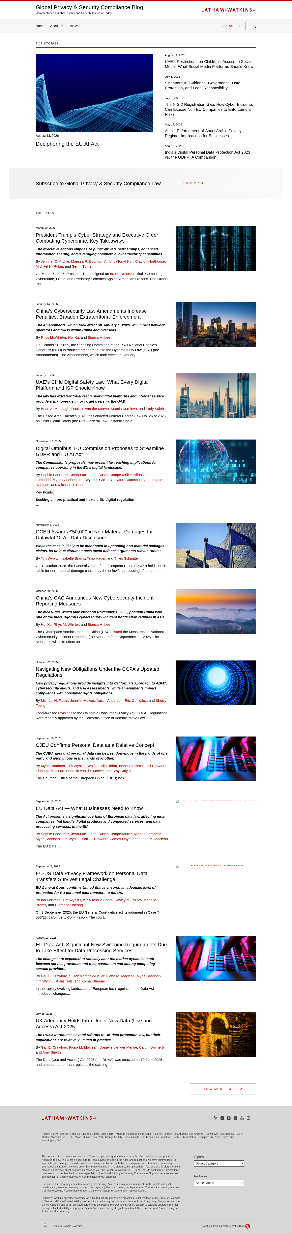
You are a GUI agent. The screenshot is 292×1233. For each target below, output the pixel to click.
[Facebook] (235, 1118)
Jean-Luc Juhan (84, 475)
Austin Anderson (110, 701)
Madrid (45, 1137)
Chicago (86, 1133)
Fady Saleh (155, 409)
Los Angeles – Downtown (203, 1133)
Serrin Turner (82, 266)
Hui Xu (73, 337)
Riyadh (135, 1137)
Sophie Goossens (55, 475)
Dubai (95, 1133)
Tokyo (224, 1137)
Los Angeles (181, 1133)
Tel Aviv (215, 1137)
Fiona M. (113, 976)
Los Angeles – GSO (231, 1133)
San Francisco (162, 1137)
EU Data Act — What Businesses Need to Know (89, 808)
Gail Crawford (155, 766)
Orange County (113, 1137)
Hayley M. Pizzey (128, 900)
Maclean (128, 976)
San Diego (147, 1137)
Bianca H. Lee (99, 337)
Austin (45, 1133)
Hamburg (131, 1133)
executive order (122, 274)
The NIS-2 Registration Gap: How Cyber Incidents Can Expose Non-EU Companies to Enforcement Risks (209, 109)
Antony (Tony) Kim (118, 261)
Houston (157, 1133)
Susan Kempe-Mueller (86, 976)
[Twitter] (229, 1118)
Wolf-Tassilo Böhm (102, 766)
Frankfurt (119, 1133)
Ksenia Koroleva (124, 409)
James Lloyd (137, 480)
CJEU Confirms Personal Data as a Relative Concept (95, 745)
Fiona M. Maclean (50, 771)
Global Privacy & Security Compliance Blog (89, 7)
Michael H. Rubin (49, 266)
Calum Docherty (151, 1047)
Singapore (203, 1137)
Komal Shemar (93, 981)
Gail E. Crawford (112, 480)
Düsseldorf (107, 1133)
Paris (127, 1137)
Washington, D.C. (52, 1140)
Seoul (176, 1137)
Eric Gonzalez (136, 701)
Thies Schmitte (126, 558)
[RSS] (215, 1118)
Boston (64, 1133)
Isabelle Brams (73, 558)
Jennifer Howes (82, 701)
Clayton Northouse (150, 261)
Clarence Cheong (69, 905)
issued (117, 632)
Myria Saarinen (65, 480)
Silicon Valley (188, 1137)
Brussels (75, 1133)
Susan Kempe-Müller (115, 475)
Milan (78, 1137)
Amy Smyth (121, 771)
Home (40, 26)
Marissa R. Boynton (86, 261)
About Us (56, 26)
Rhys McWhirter (53, 337)
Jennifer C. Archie (55, 261)
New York (98, 1137)
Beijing (54, 1133)
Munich (87, 1137)
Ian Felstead (51, 900)
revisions (65, 713)
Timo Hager (96, 558)
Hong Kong (144, 1133)
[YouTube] (242, 1118)
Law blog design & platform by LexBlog (223, 1226)
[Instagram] (248, 1118)
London (168, 1133)
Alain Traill (64, 981)
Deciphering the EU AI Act (67, 144)
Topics (73, 26)
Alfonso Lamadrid (147, 834)
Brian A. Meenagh (55, 409)
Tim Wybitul (88, 480)
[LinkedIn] (222, 1118)
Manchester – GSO (62, 1137)
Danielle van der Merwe (90, 409)
